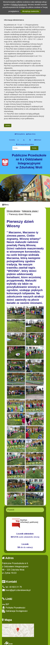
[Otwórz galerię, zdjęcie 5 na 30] (16, 339)
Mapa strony (31, 134)
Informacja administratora (25, 144)
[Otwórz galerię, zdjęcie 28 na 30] (35, 485)
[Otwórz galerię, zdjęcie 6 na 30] (35, 339)
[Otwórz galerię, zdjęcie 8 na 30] (35, 352)
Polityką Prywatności (19, 5)
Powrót (10, 509)
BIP (7, 604)
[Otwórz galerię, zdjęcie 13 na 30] (16, 392)
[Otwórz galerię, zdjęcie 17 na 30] (16, 419)
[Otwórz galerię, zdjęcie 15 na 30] (16, 406)
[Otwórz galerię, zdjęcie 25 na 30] (16, 472)
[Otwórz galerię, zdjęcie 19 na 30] (16, 432)
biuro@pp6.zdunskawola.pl (18, 590)
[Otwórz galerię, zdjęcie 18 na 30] (35, 419)
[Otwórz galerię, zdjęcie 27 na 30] (16, 485)
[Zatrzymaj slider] (25, 199)
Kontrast (38, 140)
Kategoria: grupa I (30, 211)
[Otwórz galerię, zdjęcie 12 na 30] (35, 379)
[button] (3, 188)
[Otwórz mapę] (18, 630)
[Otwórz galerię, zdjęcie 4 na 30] (35, 326)
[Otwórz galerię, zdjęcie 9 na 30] (16, 366)
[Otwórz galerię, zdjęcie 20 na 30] (35, 432)
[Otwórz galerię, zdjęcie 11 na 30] (16, 379)
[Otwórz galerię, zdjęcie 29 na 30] (16, 499)
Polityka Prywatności (15, 607)
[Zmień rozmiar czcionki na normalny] (18, 140)
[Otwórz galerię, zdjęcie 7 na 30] (16, 352)
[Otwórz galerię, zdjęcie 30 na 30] (35, 499)
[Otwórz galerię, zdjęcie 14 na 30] (35, 392)
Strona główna (20, 134)
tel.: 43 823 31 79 (13, 587)
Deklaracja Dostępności (16, 611)
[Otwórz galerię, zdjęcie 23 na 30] (16, 459)
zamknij (7, 125)
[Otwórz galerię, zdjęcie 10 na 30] (35, 366)
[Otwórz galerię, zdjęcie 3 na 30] (16, 326)
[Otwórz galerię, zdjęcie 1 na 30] (16, 312)
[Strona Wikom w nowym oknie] (8, 643)
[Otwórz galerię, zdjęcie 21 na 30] (16, 445)
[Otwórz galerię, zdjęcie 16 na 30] (35, 406)
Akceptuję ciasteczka (30, 11)
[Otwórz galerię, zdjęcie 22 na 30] (35, 445)
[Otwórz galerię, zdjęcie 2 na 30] (35, 312)
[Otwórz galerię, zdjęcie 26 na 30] (35, 472)
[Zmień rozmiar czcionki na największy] (30, 140)
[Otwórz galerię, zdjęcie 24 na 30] (35, 459)
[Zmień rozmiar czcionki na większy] (24, 140)
